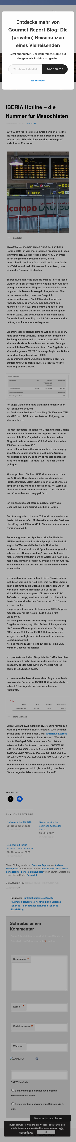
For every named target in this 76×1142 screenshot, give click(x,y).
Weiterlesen (38, 80)
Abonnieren (55, 69)
